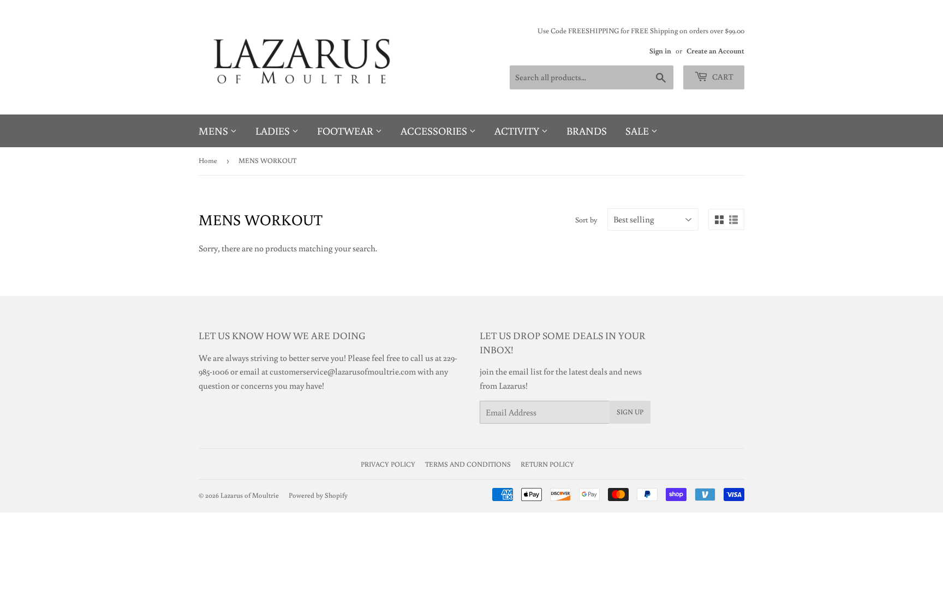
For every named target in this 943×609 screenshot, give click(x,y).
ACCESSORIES (435, 130)
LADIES (273, 130)
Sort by (586, 220)
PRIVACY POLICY (388, 464)
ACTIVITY (517, 130)
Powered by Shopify (318, 495)
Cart (722, 76)
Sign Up (630, 412)
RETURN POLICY (547, 464)
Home (208, 160)
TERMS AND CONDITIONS (468, 464)
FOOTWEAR (346, 130)
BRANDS (586, 130)
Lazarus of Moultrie (249, 495)
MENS (214, 130)
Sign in (660, 51)
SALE (638, 130)
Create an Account (715, 51)
